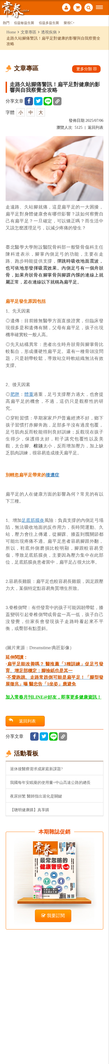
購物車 (77, 8)
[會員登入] (66, 8)
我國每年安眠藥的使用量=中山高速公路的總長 (50, 782)
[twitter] (38, 101)
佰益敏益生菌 (24, 23)
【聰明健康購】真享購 (29, 810)
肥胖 (15, 394)
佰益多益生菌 (49, 23)
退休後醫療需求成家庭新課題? (36, 769)
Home (11, 32)
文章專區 (28, 32)
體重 (29, 394)
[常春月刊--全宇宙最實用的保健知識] (15, 9)
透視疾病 (49, 32)
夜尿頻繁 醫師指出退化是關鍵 (36, 796)
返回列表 (95, 127)
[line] (48, 101)
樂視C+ (69, 23)
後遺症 (52, 474)
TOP (100, 1041)
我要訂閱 (56, 915)
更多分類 (84, 69)
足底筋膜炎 (33, 520)
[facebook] (29, 101)
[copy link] (57, 101)
